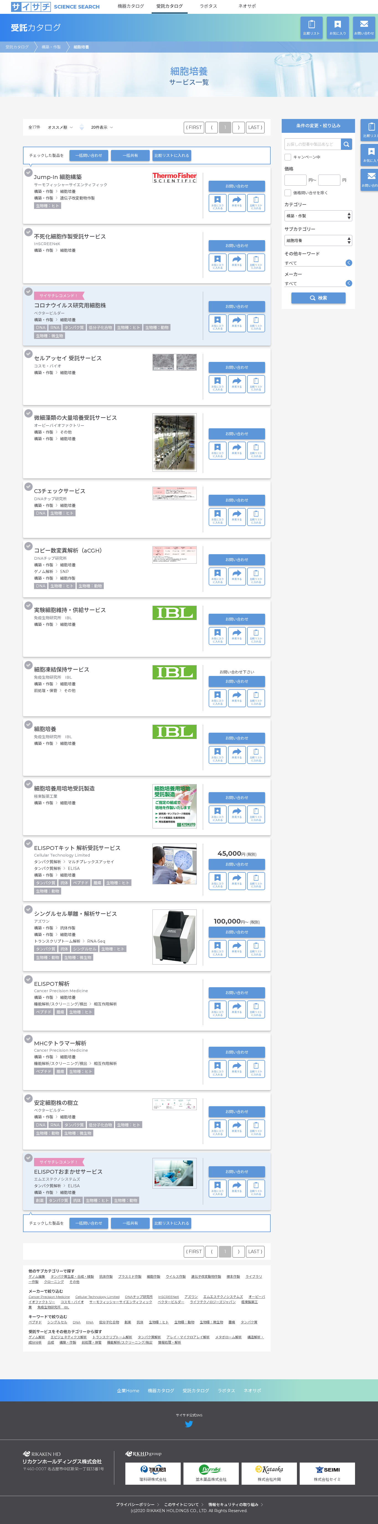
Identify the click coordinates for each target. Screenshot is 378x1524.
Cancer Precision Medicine (49, 1297)
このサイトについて (181, 1504)
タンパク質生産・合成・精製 (72, 1276)
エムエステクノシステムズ (223, 1297)
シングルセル (57, 1322)
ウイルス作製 (176, 1276)
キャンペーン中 (306, 157)
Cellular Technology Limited (97, 1297)
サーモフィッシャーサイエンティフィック (120, 1302)
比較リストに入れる (171, 155)
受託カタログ (169, 6)
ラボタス (208, 6)
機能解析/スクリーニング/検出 (129, 1342)
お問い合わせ (236, 186)
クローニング (54, 1282)
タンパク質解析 (149, 1337)
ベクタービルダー (171, 1302)
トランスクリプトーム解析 (112, 1337)
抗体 (140, 1322)
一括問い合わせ (88, 155)
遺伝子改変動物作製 (206, 1276)
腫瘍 (232, 1322)
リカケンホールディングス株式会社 (62, 1457)
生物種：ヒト (159, 1322)
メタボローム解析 (228, 1337)
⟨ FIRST (194, 127)
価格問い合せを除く (310, 192)
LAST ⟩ (255, 127)
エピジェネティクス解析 (69, 1337)
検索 (346, 144)
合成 (50, 1342)
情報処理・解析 (169, 1342)
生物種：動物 (184, 1322)
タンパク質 (249, 1322)
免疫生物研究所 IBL (53, 1307)
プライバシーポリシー (135, 1504)
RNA (90, 1322)
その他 (74, 1282)
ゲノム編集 (37, 1276)
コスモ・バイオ (72, 1302)
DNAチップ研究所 (139, 1297)
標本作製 (233, 1276)
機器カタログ (131, 6)
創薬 (128, 1322)
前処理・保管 (92, 1342)
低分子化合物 (109, 1322)
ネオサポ (247, 6)
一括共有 (130, 155)
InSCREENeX (168, 1297)
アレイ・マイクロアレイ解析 (188, 1337)
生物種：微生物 (211, 1322)
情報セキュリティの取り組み (233, 1504)
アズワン (191, 1297)
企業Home (128, 1390)
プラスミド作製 (129, 1276)
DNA (77, 1322)
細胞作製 (153, 1276)
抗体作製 (106, 1276)
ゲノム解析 (37, 1337)
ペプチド (35, 1322)
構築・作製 (51, 47)
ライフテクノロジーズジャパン (213, 1302)
